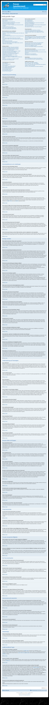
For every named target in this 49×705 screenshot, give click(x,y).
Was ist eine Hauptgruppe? (29, 25)
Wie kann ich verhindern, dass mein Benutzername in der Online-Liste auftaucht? (13, 33)
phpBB (21, 692)
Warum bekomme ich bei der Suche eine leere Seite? (33, 44)
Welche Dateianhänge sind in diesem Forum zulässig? (33, 58)
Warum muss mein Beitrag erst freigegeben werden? (10, 58)
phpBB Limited (9, 200)
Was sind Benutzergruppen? (29, 21)
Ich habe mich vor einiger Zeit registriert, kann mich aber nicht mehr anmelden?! (12, 25)
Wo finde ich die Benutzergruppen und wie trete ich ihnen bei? (34, 22)
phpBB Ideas (8, 660)
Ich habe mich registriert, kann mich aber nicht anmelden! (11, 22)
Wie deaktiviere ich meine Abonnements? (31, 54)
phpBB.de (17, 200)
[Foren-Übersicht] (7, 5)
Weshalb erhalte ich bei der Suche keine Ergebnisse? (33, 43)
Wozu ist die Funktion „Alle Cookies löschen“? (9, 28)
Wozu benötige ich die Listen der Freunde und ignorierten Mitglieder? (35, 36)
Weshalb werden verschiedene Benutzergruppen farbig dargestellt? (35, 24)
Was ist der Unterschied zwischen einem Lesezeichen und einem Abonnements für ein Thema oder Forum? (35, 50)
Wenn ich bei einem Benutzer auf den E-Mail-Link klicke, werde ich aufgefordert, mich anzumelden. (12, 43)
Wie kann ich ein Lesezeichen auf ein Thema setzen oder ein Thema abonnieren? (35, 52)
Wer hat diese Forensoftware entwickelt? (31, 62)
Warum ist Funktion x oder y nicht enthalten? (32, 63)
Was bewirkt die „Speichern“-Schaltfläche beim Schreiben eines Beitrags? (12, 57)
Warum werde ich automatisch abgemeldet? (9, 27)
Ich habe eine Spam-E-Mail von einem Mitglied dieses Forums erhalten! (34, 32)
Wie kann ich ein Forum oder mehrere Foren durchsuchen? (34, 42)
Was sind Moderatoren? (28, 20)
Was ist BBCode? (5, 63)
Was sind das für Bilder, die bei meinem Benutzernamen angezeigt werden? (12, 39)
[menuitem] (9, 11)
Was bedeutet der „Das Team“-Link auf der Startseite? (33, 26)
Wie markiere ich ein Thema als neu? (8, 59)
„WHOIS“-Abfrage (36, 667)
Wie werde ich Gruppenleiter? (29, 23)
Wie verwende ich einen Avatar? (7, 40)
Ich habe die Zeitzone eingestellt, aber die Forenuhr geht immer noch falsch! (13, 36)
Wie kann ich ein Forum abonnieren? (30, 53)
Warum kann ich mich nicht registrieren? (8, 21)
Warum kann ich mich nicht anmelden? (8, 23)
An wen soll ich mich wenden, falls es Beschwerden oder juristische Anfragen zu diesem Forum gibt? (35, 65)
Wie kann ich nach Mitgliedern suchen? (31, 45)
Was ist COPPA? (5, 20)
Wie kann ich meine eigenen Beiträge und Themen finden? (34, 46)
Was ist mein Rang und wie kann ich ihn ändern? (9, 41)
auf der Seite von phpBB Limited (23, 652)
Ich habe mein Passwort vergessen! (8, 26)
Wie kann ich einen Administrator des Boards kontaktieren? (34, 66)
